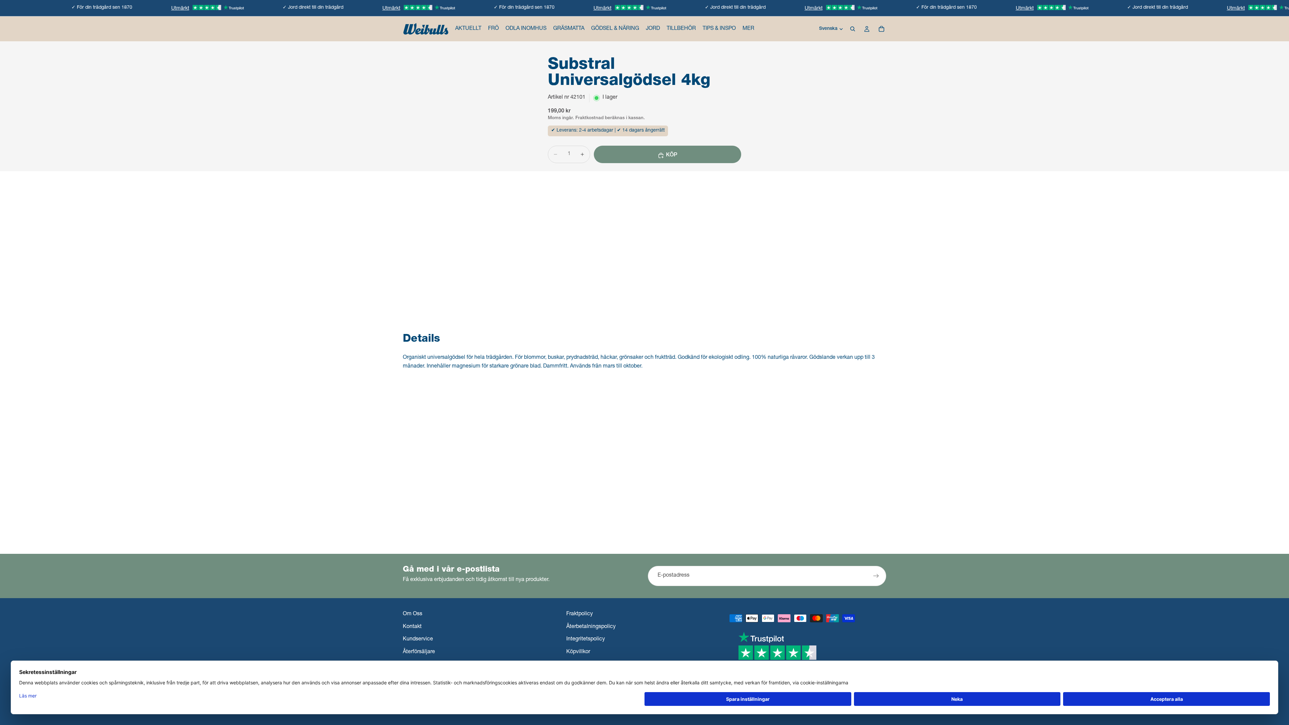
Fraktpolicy (579, 614)
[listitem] (748, 29)
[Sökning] (852, 28)
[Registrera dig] (876, 576)
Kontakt (412, 627)
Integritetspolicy (585, 639)
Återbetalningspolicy (591, 627)
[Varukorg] (881, 28)
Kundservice (418, 639)
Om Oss (412, 614)
